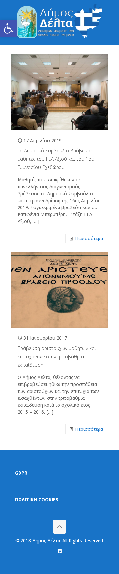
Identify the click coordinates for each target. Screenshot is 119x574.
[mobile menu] (9, 15)
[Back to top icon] (59, 527)
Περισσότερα (89, 238)
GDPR (21, 473)
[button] (8, 28)
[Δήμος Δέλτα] (59, 22)
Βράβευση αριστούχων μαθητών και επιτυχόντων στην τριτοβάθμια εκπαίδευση (57, 356)
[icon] (59, 550)
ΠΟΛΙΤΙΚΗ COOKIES (36, 499)
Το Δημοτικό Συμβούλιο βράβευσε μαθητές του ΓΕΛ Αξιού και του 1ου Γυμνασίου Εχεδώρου (56, 158)
